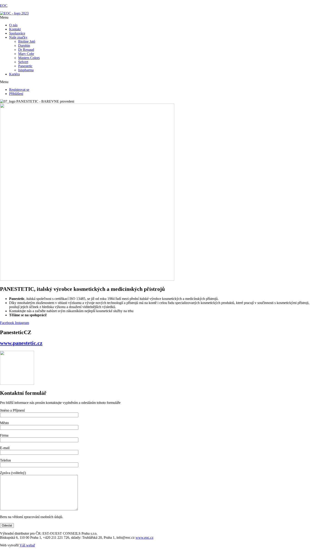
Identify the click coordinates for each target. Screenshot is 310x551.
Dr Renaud (26, 50)
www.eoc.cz (144, 537)
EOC (3, 5)
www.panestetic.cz (21, 343)
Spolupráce (17, 33)
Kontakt (15, 29)
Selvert (23, 62)
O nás (13, 25)
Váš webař (27, 545)
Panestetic (25, 66)
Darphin (24, 45)
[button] (155, 17)
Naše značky (18, 37)
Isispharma (26, 70)
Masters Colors (29, 58)
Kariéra (14, 74)
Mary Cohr (26, 54)
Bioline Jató (26, 41)
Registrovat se (19, 89)
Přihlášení (16, 94)
